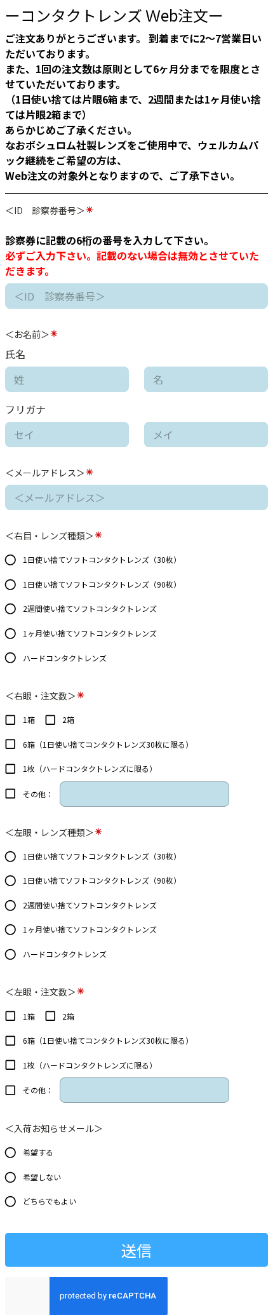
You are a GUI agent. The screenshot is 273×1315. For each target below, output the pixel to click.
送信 (136, 1250)
